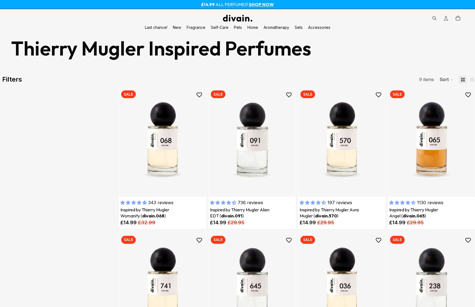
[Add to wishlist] (199, 94)
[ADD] (197, 188)
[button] (447, 80)
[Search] (434, 18)
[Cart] (458, 18)
